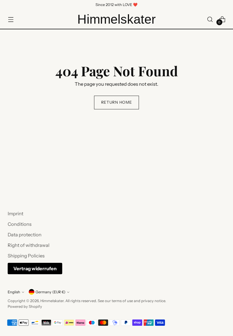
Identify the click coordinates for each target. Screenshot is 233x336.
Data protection (24, 234)
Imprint (15, 213)
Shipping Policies (26, 256)
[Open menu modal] (10, 19)
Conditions (20, 224)
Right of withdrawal (28, 245)
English (14, 292)
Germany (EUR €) (50, 292)
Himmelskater (52, 301)
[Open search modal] (210, 19)
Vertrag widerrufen (35, 268)
